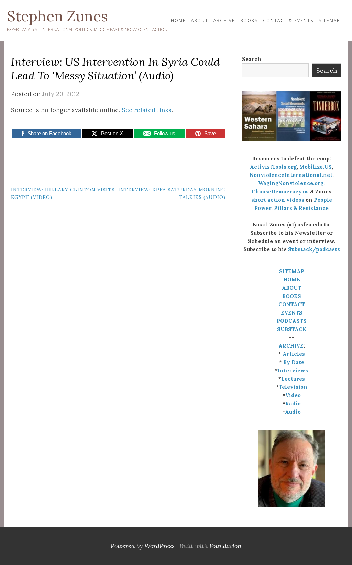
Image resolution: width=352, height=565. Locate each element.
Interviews (293, 370)
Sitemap (329, 20)
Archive (224, 20)
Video (293, 395)
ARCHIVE (291, 345)
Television (293, 387)
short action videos (277, 199)
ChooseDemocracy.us (280, 191)
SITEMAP (291, 271)
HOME (178, 20)
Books (249, 20)
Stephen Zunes (57, 16)
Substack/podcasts (314, 249)
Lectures (293, 378)
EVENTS (291, 312)
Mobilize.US (315, 166)
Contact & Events (288, 20)
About (199, 20)
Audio (293, 411)
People (323, 199)
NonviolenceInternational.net (291, 175)
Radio (293, 403)
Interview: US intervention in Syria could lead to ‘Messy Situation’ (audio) (115, 69)
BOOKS (291, 296)
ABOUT (291, 288)
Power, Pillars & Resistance (291, 208)
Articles (294, 354)
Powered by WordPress (143, 546)
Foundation (225, 546)
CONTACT (291, 304)
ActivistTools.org (273, 166)
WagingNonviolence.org (290, 183)
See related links (147, 110)
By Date (293, 362)
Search (251, 59)
